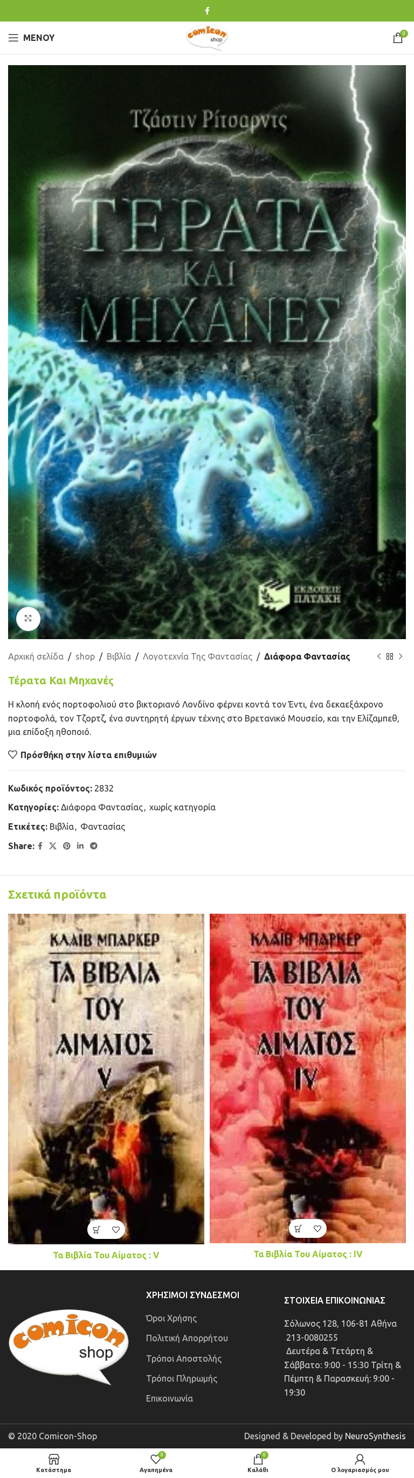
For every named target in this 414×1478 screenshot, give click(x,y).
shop (85, 656)
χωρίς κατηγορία (182, 807)
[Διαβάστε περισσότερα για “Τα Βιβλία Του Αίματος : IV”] (298, 1228)
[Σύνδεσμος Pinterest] (67, 846)
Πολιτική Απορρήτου (187, 1338)
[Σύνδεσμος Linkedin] (80, 846)
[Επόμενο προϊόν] (400, 656)
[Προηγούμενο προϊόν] (379, 656)
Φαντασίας (102, 826)
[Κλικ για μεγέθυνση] (28, 619)
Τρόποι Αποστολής (184, 1358)
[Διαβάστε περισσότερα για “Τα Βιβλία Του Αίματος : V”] (96, 1229)
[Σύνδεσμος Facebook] (207, 11)
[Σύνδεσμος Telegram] (94, 846)
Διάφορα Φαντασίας (307, 656)
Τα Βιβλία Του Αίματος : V (106, 1255)
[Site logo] (207, 36)
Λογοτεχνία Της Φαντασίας (197, 656)
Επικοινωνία (169, 1398)
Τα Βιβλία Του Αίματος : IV (308, 1254)
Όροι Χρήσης (171, 1318)
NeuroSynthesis (375, 1436)
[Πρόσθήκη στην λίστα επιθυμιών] (115, 1229)
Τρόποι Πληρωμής (181, 1378)
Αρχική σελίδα (36, 656)
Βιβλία (119, 656)
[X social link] (53, 846)
